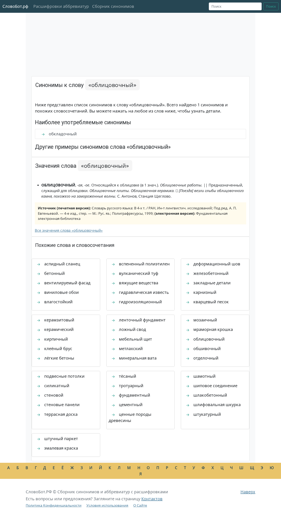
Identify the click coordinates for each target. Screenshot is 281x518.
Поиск (271, 6)
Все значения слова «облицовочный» (69, 230)
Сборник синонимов (113, 6)
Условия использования (107, 505)
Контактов (152, 499)
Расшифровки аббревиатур (61, 6)
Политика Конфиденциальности (53, 505)
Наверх (247, 492)
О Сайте (140, 505)
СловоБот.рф (15, 6)
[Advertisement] (140, 45)
